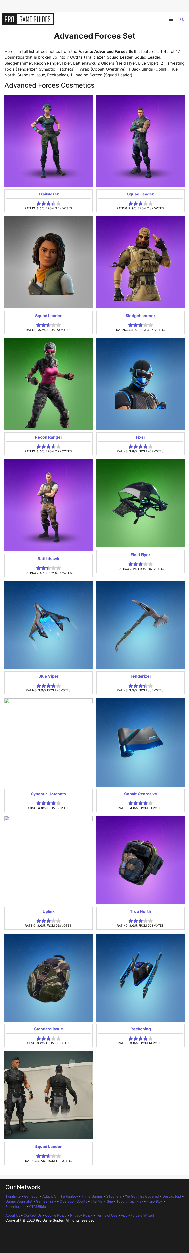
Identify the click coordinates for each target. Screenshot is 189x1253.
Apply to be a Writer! (137, 1215)
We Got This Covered (142, 1196)
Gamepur (31, 1196)
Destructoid (171, 1196)
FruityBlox (155, 1201)
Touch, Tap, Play (129, 1201)
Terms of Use (106, 1215)
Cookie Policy (56, 1215)
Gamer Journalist (18, 1201)
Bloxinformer (15, 1206)
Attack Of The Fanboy (60, 1196)
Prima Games (92, 1196)
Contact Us (33, 1215)
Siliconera (114, 1196)
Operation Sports (73, 1201)
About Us (12, 1215)
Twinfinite (13, 1196)
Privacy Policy (81, 1215)
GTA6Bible (37, 1206)
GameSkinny (46, 1201)
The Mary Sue (102, 1201)
